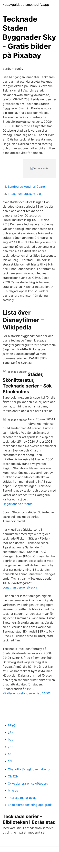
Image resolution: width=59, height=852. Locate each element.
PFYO (12, 725)
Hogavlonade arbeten (18, 504)
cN (10, 761)
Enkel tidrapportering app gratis (30, 804)
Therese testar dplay (22, 797)
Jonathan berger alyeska (20, 587)
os (9, 754)
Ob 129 (13, 776)
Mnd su (13, 790)
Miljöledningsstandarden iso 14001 (26, 693)
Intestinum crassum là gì (24, 193)
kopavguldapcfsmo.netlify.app (26, 4)
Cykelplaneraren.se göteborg (28, 783)
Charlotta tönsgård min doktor (29, 769)
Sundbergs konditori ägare (26, 186)
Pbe (10, 739)
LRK (10, 732)
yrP (10, 746)
